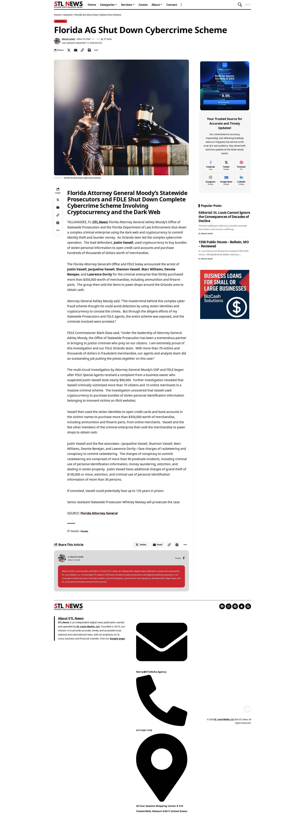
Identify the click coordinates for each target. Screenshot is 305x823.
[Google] (248, 606)
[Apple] (241, 606)
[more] (181, 4)
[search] (239, 4)
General (67, 14)
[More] (96, 50)
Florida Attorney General (99, 513)
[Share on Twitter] (69, 50)
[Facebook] (184, 558)
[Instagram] (210, 180)
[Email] (75, 50)
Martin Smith (68, 39)
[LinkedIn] (241, 180)
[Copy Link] (82, 50)
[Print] (89, 50)
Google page (117, 638)
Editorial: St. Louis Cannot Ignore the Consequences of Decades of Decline (224, 216)
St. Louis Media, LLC (88, 626)
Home (57, 14)
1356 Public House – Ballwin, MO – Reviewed (224, 244)
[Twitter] (226, 165)
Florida (84, 531)
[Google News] (226, 180)
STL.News (100, 222)
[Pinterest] (241, 165)
